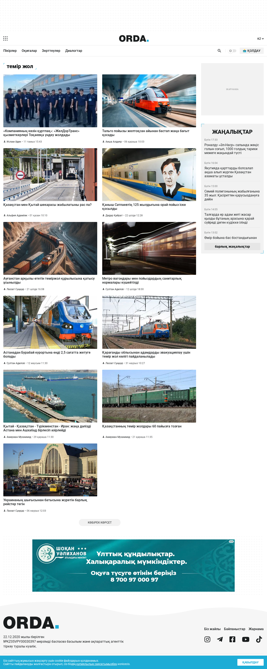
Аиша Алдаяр (114, 141)
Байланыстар (234, 629)
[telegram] (219, 641)
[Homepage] (134, 38)
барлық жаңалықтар (232, 246)
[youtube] (245, 641)
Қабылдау (250, 662)
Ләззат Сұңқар (15, 289)
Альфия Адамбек (17, 215)
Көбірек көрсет (100, 522)
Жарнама (256, 629)
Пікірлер (10, 51)
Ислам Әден (14, 141)
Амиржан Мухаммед (19, 437)
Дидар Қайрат (114, 215)
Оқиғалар (29, 51)
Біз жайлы (212, 629)
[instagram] (207, 641)
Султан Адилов (115, 289)
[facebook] (232, 641)
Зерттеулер (51, 51)
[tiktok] (259, 641)
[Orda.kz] (31, 633)
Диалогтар (73, 51)
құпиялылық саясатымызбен (96, 664)
